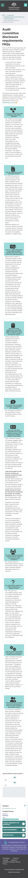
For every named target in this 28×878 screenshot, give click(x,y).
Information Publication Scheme (11, 862)
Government (10, 15)
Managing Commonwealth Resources (14, 17)
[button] (25, 805)
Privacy (5, 864)
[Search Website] (2, 5)
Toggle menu (25, 5)
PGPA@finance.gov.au (8, 102)
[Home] (14, 6)
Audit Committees (9, 18)
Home (3, 15)
